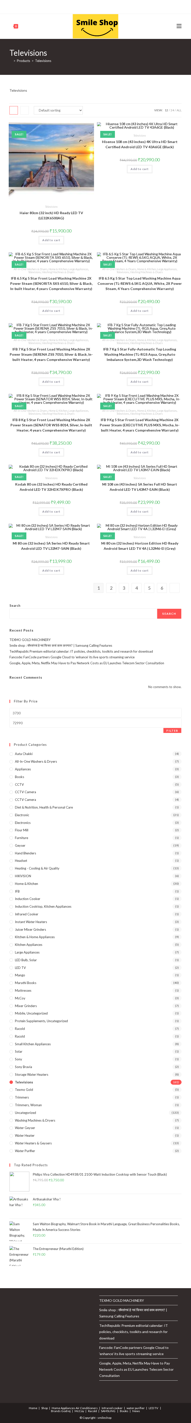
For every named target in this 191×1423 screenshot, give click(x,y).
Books (19, 777)
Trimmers (22, 1097)
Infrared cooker (26, 914)
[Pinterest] (86, 6)
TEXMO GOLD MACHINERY (29, 640)
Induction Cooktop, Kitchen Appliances (43, 906)
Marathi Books (25, 983)
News (136, 1411)
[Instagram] (97, 6)
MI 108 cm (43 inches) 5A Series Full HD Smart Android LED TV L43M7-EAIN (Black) (139, 487)
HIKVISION (23, 876)
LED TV (20, 968)
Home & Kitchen (57, 269)
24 (172, 110)
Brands (56, 1411)
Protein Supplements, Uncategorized (41, 1021)
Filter (172, 730)
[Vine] (109, 6)
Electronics (23, 823)
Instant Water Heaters (31, 922)
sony (18, 1059)
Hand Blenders (25, 853)
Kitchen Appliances (28, 945)
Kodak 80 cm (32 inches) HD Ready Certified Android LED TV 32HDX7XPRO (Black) (51, 487)
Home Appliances (63, 1408)
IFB (17, 891)
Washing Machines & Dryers (58, 272)
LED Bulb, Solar (26, 960)
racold (20, 1029)
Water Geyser (25, 1128)
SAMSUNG (108, 1411)
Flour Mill (21, 830)
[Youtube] (103, 6)
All (179, 110)
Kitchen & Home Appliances (35, 937)
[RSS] (115, 6)
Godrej (66, 1411)
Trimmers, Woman (28, 1105)
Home (33, 1408)
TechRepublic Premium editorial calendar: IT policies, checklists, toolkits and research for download (81, 651)
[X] (75, 6)
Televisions (43, 61)
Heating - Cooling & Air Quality (37, 868)
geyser (20, 845)
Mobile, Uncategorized (31, 1013)
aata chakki (24, 754)
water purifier (25, 1151)
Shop (44, 1408)
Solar (18, 1051)
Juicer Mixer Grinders (30, 929)
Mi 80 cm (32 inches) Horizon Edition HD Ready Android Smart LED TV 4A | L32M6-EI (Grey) (139, 546)
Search (14, 606)
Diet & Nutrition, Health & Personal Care (44, 807)
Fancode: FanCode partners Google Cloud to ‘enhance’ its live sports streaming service (72, 657)
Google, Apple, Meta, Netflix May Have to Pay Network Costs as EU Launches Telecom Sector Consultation (86, 663)
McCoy (20, 998)
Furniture (21, 838)
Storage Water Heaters (31, 1074)
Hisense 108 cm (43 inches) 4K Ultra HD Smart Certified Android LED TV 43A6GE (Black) (140, 144)
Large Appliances (78, 269)
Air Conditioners (87, 1408)
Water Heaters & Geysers (33, 1143)
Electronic (22, 815)
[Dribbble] (92, 6)
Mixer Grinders (26, 1006)
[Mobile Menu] (179, 26)
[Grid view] (13, 110)
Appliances (23, 769)
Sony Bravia (23, 1067)
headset (21, 861)
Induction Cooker (27, 899)
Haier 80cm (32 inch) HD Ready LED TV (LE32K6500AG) (51, 215)
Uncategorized (25, 1113)
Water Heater (25, 1135)
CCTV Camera (25, 792)
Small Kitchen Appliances (33, 1044)
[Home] (10, 61)
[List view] (24, 110)
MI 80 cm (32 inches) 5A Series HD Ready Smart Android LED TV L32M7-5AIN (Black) (51, 546)
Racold (20, 1036)
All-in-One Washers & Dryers (31, 269)
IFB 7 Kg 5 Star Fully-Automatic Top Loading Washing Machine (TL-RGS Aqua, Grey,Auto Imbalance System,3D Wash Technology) (139, 354)
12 (166, 110)
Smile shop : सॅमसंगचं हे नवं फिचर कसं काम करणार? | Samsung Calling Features (60, 645)
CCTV (19, 784)
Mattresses (23, 990)
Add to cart (51, 240)
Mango (20, 975)
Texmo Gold (24, 1090)
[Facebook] (80, 6)
